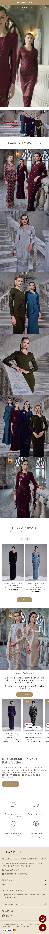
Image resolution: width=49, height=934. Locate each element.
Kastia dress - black (13, 583)
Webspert (26, 926)
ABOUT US (7, 880)
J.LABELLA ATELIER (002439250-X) (28, 924)
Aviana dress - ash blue (35, 584)
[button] (22, 134)
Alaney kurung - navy (11, 734)
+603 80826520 (12, 870)
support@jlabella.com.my (16, 874)
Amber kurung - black (33, 734)
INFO (4, 884)
